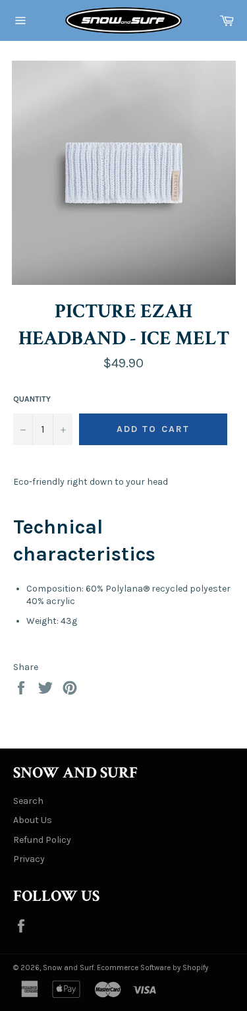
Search (28, 801)
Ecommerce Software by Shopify (152, 968)
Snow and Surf (68, 968)
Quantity (32, 399)
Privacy (29, 859)
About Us (32, 820)
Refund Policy (42, 839)
